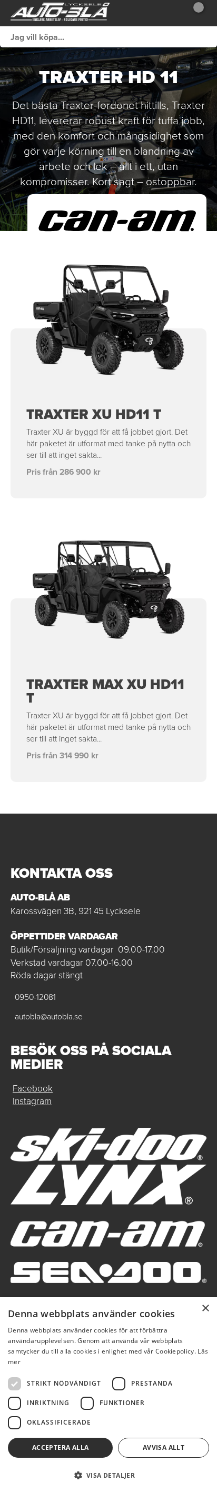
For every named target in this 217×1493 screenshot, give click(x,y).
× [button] (205, 1308)
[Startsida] (60, 13)
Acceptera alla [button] (60, 1447)
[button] (108, 1475)
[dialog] (108, 1395)
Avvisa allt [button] (163, 1447)
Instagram (32, 1100)
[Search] (206, 36)
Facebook (33, 1087)
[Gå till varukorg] (194, 13)
